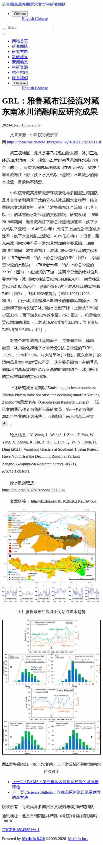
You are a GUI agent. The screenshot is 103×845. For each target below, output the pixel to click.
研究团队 (20, 46)
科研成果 (20, 57)
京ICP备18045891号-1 (21, 830)
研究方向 (20, 51)
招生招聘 (20, 72)
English (28, 18)
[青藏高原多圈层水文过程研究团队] (51, 4)
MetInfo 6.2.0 (33, 839)
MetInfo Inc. (78, 839)
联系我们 (20, 78)
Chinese (41, 18)
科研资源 (20, 67)
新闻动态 (20, 62)
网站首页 (20, 41)
